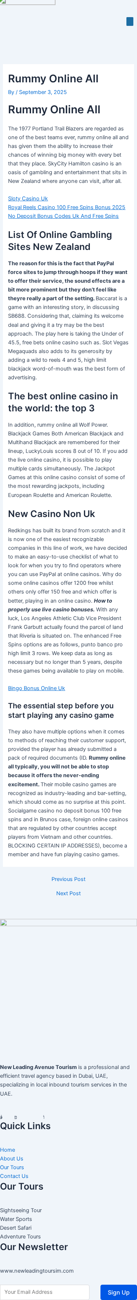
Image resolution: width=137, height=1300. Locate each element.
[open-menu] (129, 21)
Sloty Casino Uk (28, 198)
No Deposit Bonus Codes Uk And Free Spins (63, 216)
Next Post (68, 893)
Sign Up (119, 1292)
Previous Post (68, 879)
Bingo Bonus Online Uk (36, 688)
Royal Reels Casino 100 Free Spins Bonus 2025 (66, 207)
